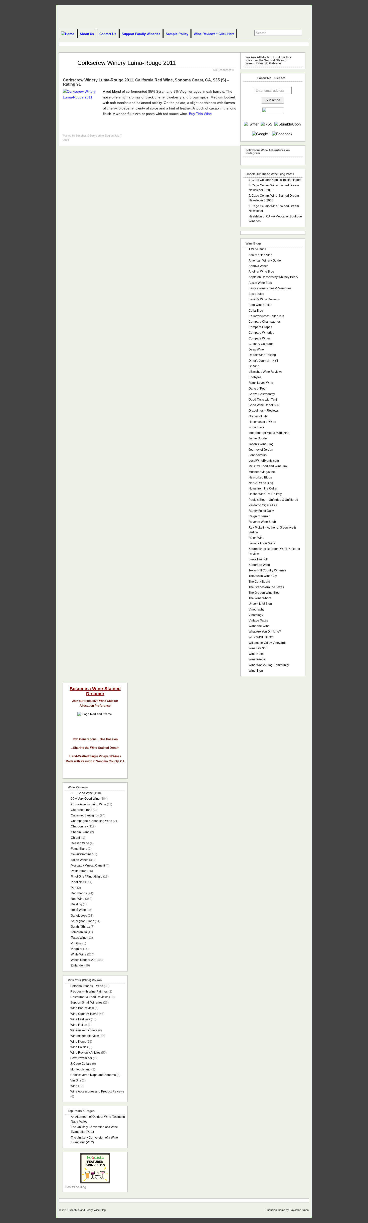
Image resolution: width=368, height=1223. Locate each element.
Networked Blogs (260, 477)
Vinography (256, 609)
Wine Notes (256, 654)
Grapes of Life (258, 416)
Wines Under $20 (83, 960)
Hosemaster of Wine (262, 422)
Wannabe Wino (259, 626)
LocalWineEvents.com (264, 460)
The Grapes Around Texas (266, 587)
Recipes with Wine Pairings (89, 991)
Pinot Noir (77, 882)
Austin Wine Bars (260, 283)
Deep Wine (256, 349)
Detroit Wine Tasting (262, 355)
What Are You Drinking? (265, 631)
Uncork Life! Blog (260, 603)
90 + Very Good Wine (85, 798)
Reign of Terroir (259, 516)
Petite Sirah (79, 871)
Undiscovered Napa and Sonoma (93, 1075)
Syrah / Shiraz (80, 926)
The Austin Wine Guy (263, 576)
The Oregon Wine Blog (264, 592)
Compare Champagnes (265, 321)
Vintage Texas (258, 620)
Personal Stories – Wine (86, 986)
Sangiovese (79, 915)
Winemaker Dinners (83, 1030)
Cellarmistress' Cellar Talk (266, 316)
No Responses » (223, 69)
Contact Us (107, 34)
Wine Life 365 (258, 648)
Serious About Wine (262, 543)
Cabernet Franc (81, 810)
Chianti (76, 837)
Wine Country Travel (84, 1014)
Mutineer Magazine (262, 472)
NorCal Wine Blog (261, 483)
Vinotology (256, 615)
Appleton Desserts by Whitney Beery (273, 277)
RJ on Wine (256, 538)
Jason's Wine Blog (261, 444)
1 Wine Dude (257, 249)
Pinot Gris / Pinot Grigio (86, 876)
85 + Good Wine (82, 793)
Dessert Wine (80, 843)
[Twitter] (251, 124)
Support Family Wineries (141, 34)
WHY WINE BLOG (261, 637)
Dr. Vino (254, 366)
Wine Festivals (80, 1019)
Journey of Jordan (261, 449)
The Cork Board (259, 581)
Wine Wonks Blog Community (269, 665)
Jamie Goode (258, 438)
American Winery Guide (265, 260)
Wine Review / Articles (85, 1052)
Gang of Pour (258, 388)
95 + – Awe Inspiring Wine (88, 804)
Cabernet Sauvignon (85, 815)
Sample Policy (177, 34)
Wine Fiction (78, 1025)
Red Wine (77, 899)
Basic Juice (256, 294)
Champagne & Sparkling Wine (91, 821)
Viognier (76, 949)
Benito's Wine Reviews (264, 299)
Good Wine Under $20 (264, 405)
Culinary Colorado (261, 344)
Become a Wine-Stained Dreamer (95, 691)
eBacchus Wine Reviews (265, 372)
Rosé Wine (78, 910)
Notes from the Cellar (263, 488)
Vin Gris (76, 943)
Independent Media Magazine (269, 433)
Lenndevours (258, 455)
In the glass (256, 427)
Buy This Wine (200, 114)
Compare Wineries (261, 332)
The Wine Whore (260, 598)
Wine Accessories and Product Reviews (97, 1091)
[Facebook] (282, 134)
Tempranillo (79, 932)
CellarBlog (256, 310)
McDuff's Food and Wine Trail (268, 466)
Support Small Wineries (86, 1002)
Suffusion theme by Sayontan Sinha (287, 1209)
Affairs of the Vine (260, 255)
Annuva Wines (258, 266)
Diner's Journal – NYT (263, 360)
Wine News (78, 1041)
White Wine (78, 954)
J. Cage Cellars (80, 1063)
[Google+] (261, 134)
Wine (73, 1086)
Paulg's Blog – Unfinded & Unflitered (273, 500)
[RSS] (266, 124)
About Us (87, 34)
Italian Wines (79, 860)
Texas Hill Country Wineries (267, 570)
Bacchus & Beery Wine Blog (93, 135)
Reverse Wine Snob (262, 522)
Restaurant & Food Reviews (89, 997)
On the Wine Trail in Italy (265, 494)
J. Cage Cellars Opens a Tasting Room (275, 180)
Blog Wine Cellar (260, 305)
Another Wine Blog (261, 271)
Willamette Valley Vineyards (267, 643)
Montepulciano (80, 1069)
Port (73, 888)
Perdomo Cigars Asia (263, 505)
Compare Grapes (260, 327)
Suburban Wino (259, 565)
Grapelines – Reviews (264, 410)
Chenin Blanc (80, 832)
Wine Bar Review (82, 1008)
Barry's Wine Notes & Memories (270, 288)
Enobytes (255, 377)
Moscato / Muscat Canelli (88, 865)
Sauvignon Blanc (82, 921)
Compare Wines (260, 338)
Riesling (76, 904)
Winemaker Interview (84, 1036)
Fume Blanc (79, 848)
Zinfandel (77, 965)
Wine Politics (79, 1047)
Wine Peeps (257, 659)
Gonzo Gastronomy (262, 394)
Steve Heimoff (258, 559)
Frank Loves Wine (261, 383)
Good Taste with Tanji (263, 399)
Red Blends (79, 893)
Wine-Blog (256, 670)
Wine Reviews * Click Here (214, 34)
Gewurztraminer (82, 854)
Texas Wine (79, 937)
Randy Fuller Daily (261, 511)
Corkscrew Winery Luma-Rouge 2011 (126, 62)
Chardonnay (79, 826)
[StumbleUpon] (287, 124)
